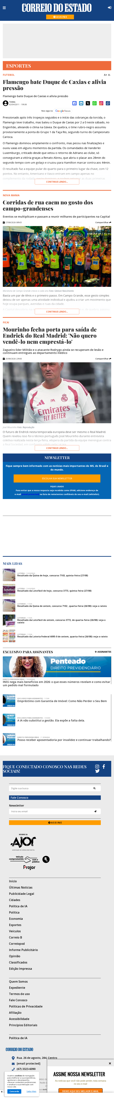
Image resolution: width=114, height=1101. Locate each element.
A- (109, 74)
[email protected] (30, 494)
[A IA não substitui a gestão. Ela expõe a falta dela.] (9, 720)
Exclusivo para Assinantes (33, 698)
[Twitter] (97, 771)
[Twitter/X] (88, 103)
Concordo (14, 1091)
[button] (103, 222)
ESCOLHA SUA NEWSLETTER (57, 478)
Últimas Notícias (20, 887)
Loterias (24, 618)
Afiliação (15, 1012)
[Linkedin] (81, 103)
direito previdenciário (19, 679)
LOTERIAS (24, 604)
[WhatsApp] (94, 103)
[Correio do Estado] (57, 1049)
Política (14, 912)
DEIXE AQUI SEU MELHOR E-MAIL (80, 1091)
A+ (105, 74)
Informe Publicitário (23, 950)
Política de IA (18, 906)
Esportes (15, 925)
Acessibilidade (19, 1019)
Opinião (14, 956)
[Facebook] (74, 103)
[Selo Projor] (55, 863)
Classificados (18, 962)
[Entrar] (109, 7)
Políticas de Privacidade (26, 1006)
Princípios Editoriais (23, 1025)
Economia (16, 918)
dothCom (46, 1089)
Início (13, 881)
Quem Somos (18, 981)
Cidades (14, 900)
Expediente (17, 987)
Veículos (15, 931)
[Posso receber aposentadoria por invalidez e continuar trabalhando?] (9, 739)
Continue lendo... (57, 181)
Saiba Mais (31, 1091)
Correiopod (17, 943)
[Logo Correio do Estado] (57, 7)
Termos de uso (19, 994)
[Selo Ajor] (55, 842)
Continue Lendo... (57, 311)
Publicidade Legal (21, 893)
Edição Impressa (20, 968)
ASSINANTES (104, 651)
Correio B (15, 937)
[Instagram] (101, 103)
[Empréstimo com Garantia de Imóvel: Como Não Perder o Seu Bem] (9, 700)
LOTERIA (26, 573)
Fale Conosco (18, 1000)
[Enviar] (95, 811)
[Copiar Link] (108, 103)
